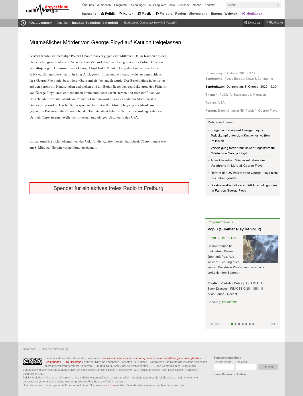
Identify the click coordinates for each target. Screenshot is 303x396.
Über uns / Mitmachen (96, 5)
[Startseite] (54, 10)
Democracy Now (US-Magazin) (158, 22)
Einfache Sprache (189, 5)
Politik (110, 13)
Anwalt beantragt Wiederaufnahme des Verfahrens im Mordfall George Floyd (238, 162)
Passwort (241, 361)
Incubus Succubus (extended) (95, 22)
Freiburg (166, 13)
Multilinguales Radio (162, 5)
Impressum (29, 349)
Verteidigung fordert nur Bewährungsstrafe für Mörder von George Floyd (243, 150)
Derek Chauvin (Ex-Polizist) (237, 110)
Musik (146, 13)
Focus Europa (234, 78)
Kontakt (210, 5)
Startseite (89, 13)
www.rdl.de (108, 385)
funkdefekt (229, 302)
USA (221, 102)
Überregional (198, 13)
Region (180, 13)
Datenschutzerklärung (55, 349)
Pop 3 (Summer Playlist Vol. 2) (234, 229)
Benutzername (222, 361)
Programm (121, 5)
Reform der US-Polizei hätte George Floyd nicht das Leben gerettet (244, 175)
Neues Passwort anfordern (230, 374)
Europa (216, 13)
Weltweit (230, 13)
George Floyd (267, 110)
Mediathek (254, 13)
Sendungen (138, 5)
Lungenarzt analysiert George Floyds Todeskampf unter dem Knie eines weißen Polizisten (240, 135)
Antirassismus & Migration (248, 94)
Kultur (128, 13)
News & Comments (259, 78)
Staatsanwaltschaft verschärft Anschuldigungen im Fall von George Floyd (244, 187)
